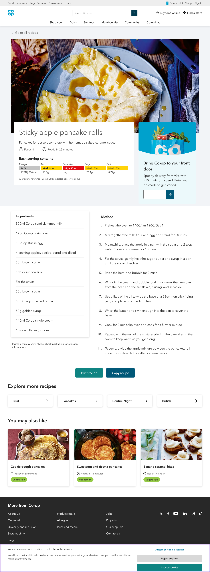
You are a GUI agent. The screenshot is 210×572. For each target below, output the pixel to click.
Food (11, 3)
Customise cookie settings (169, 549)
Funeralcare (55, 3)
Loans (68, 3)
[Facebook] (168, 513)
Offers (173, 3)
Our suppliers (114, 527)
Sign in (198, 3)
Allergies (62, 520)
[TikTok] (200, 513)
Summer (89, 22)
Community (132, 22)
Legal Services (38, 3)
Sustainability (16, 533)
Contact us (113, 533)
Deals (73, 22)
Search (134, 13)
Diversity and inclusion (22, 527)
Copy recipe (120, 373)
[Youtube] (175, 513)
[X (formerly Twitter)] (161, 513)
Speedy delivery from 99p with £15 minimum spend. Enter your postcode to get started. (166, 180)
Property (111, 520)
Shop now (56, 22)
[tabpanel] (50, 287)
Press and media (67, 527)
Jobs (109, 513)
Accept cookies (169, 567)
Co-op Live (153, 22)
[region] (105, 558)
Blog (11, 540)
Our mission (15, 520)
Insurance (21, 3)
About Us (14, 513)
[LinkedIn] (185, 513)
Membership (109, 22)
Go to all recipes (26, 32)
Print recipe (89, 373)
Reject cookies (169, 558)
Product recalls (66, 513)
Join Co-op (185, 3)
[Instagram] (193, 513)
